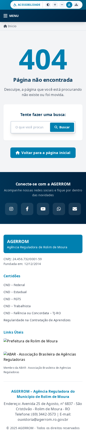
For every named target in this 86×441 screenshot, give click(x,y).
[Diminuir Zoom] (62, 5)
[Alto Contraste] (48, 5)
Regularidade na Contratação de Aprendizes (37, 320)
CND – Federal (14, 285)
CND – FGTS (12, 299)
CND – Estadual (15, 292)
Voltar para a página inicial (45, 152)
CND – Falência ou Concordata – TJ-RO (32, 313)
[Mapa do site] (76, 5)
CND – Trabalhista (17, 306)
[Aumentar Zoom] (55, 5)
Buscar (64, 127)
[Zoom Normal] (69, 5)
